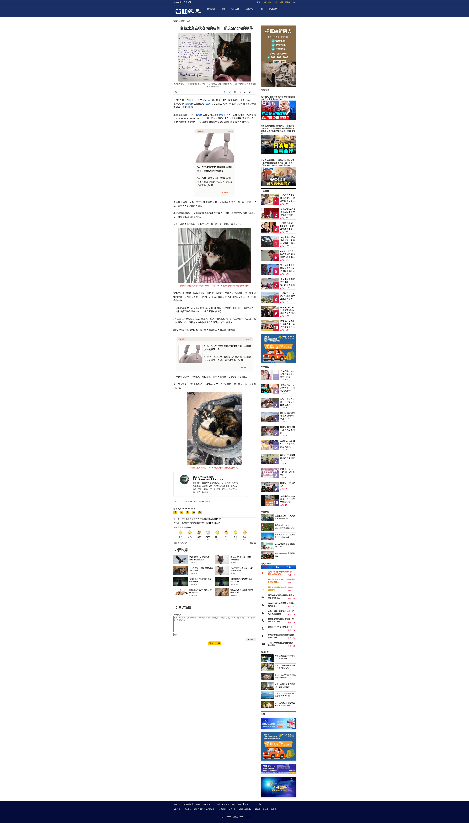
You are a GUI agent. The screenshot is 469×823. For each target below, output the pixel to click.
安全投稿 (216, 804)
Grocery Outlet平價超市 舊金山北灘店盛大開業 (287, 310)
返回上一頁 (214, 643)
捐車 (270, 2)
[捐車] (278, 362)
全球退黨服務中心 (245, 809)
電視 (258, 2)
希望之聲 (232, 809)
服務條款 (197, 804)
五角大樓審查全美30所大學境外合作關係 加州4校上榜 (287, 268)
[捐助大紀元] (278, 773)
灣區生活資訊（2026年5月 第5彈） (287, 472)
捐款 (275, 2)
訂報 (264, 2)
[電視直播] (278, 796)
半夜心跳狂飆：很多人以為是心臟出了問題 (287, 374)
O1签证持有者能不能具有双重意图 (287, 430)
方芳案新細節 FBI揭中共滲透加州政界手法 (287, 226)
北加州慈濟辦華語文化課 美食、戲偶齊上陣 (287, 282)
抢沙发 (253, 543)
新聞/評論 (211, 9)
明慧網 (257, 809)
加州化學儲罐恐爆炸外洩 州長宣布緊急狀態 (287, 499)
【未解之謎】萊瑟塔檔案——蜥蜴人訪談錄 (287, 388)
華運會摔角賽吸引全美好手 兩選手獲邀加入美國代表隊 (287, 324)
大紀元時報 (221, 809)
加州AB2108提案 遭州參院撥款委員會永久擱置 (288, 212)
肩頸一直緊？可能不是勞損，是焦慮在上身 (287, 402)
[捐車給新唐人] (278, 86)
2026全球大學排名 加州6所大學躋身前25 (287, 416)
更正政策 (187, 804)
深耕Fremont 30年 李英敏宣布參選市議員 (287, 444)
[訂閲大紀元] (278, 728)
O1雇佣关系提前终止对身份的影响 (287, 458)
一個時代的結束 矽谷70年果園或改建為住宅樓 (287, 296)
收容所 (208, 103)
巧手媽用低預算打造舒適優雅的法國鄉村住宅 (201, 519)
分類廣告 (249, 9)
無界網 (273, 809)
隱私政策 (206, 804)
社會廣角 (182, 21)
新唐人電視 (198, 809)
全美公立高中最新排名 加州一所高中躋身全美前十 (287, 198)
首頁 (175, 21)
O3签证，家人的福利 (287, 484)
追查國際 (187, 809)
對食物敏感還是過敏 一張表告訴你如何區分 (201, 523)
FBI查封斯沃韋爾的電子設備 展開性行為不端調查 (287, 254)
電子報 (287, 2)
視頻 (261, 9)
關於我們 (177, 804)
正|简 (251, 92)
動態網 (265, 809)
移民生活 (235, 9)
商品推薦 (273, 9)
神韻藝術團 (210, 809)
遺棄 (191, 103)
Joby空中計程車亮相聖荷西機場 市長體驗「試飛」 (287, 240)
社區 (223, 9)
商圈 (281, 2)
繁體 (294, 2)
